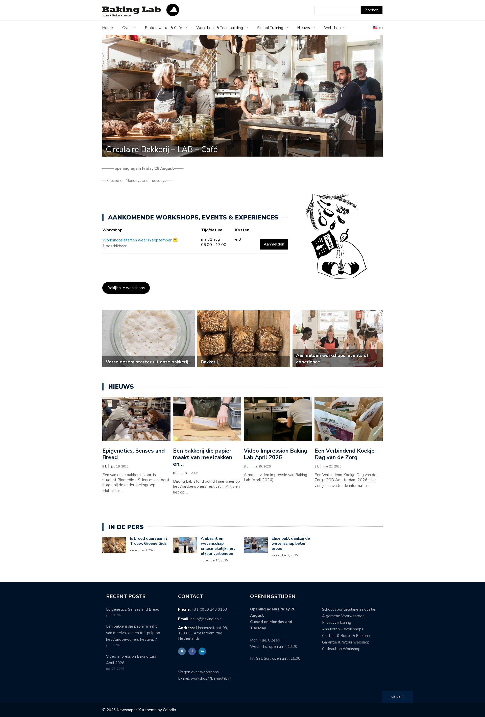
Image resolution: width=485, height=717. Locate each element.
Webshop (332, 27)
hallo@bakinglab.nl (206, 619)
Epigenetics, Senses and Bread (133, 454)
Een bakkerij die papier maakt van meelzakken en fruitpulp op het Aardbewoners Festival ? (133, 633)
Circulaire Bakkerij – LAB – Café (162, 149)
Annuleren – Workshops (342, 629)
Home (107, 27)
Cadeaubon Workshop (341, 648)
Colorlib (169, 709)
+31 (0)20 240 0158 (209, 609)
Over (126, 27)
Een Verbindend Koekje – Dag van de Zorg (346, 454)
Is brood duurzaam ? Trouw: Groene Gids (148, 541)
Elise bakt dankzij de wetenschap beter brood (291, 543)
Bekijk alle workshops (126, 287)
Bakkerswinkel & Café (163, 27)
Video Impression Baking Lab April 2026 (275, 454)
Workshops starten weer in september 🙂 (140, 240)
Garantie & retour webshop (346, 642)
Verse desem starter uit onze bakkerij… (149, 362)
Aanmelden (274, 244)
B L (104, 466)
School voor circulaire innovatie (348, 609)
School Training (270, 27)
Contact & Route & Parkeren (346, 635)
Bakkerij (209, 362)
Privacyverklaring (336, 622)
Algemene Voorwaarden (343, 616)
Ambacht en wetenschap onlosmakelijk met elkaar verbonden (218, 546)
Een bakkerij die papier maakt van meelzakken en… (202, 457)
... (122, 490)
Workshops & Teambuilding (219, 27)
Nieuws (303, 27)
